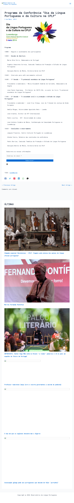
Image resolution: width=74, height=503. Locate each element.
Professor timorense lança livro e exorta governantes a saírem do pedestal (32, 384)
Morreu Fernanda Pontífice (14, 305)
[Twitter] (10, 178)
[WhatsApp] (23, 178)
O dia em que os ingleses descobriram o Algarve (22, 433)
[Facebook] (5, 178)
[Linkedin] (19, 178)
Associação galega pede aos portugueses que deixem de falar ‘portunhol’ (31, 482)
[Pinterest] (14, 178)
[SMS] (28, 178)
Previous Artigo (8, 185)
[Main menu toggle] (70, 3)
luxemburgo (13, 173)
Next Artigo (67, 185)
